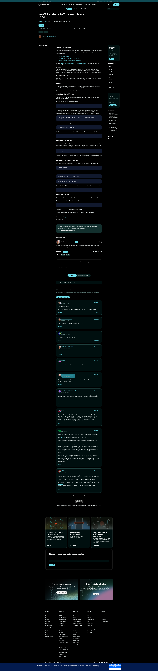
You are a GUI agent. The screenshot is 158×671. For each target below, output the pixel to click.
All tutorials (111, 87)
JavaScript (111, 74)
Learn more (73, 545)
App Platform (61, 632)
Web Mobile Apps (90, 627)
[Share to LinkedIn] (79, 28)
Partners (47, 623)
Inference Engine (62, 619)
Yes (94, 267)
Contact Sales (116, 1)
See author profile (97, 241)
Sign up (115, 4)
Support (102, 613)
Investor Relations (49, 636)
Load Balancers (62, 634)
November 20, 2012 (65, 334)
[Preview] (98, 282)
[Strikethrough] (61, 282)
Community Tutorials (77, 613)
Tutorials (69, 8)
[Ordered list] (72, 282)
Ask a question (84, 262)
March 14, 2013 (64, 472)
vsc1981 (62, 470)
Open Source (76, 629)
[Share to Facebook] (77, 28)
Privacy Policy (48, 632)
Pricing (74, 634)
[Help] (100, 282)
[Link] (63, 282)
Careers (104, 1)
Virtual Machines (90, 630)
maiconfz (63, 302)
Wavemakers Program (77, 625)
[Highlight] (65, 282)
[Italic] (59, 282)
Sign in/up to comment (63, 297)
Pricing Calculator (76, 636)
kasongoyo (63, 332)
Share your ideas (104, 621)
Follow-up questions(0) (83, 275)
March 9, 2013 (64, 431)
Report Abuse (103, 617)
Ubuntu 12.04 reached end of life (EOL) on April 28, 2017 (74, 63)
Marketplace (75, 632)
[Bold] (57, 282)
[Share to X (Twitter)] (74, 28)
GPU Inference (90, 615)
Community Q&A (76, 615)
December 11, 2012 (65, 362)
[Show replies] (99, 312)
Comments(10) (72, 275)
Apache (45, 21)
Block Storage (62, 640)
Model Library (62, 625)
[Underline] (60, 282)
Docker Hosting (90, 623)
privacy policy (67, 665)
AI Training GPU (90, 613)
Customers (47, 621)
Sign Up (49, 545)
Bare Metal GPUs (62, 617)
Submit (52, 564)
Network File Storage (63, 642)
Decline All (115, 666)
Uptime (60, 645)
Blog (98, 1)
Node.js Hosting (90, 625)
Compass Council (76, 627)
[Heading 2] (68, 282)
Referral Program (48, 625)
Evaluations (61, 623)
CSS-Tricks (75, 617)
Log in (109, 4)
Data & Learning (62, 621)
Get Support (109, 1)
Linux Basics (111, 71)
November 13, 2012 (65, 303)
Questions (76, 8)
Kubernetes (111, 84)
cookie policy (95, 666)
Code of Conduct (76, 642)
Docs (101, 1)
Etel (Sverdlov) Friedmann (50, 36)
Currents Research (77, 621)
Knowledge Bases (63, 613)
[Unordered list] (70, 282)
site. (69, 98)
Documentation (76, 638)
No (98, 267)
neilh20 (62, 430)
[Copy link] (84, 28)
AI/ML (110, 66)
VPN (88, 621)
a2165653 (63, 360)
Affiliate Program (48, 627)
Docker (110, 82)
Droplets (61, 627)
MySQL (110, 79)
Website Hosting (90, 619)
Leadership (47, 615)
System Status (103, 619)
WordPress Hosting (91, 629)
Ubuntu (110, 69)
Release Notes (76, 640)
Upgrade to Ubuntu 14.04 (65, 56)
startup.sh (62, 437)
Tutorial (41, 25)
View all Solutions (90, 632)
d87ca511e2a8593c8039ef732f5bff (68, 390)
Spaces (60, 638)
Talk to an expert (112, 90)
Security (47, 634)
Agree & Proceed (115, 664)
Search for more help (94, 262)
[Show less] (99, 302)
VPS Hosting (89, 617)
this (65, 216)
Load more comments (79, 495)
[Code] (77, 282)
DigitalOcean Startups (77, 623)
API (60, 644)
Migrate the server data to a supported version (70, 60)
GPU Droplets (62, 615)
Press (46, 629)
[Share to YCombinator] (81, 28)
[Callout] (74, 282)
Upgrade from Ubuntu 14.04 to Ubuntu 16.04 (69, 58)
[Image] (64, 282)
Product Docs (84, 8)
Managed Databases (63, 636)
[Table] (75, 282)
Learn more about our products (66, 230)
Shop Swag (75, 644)
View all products (62, 592)
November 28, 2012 (65, 348)
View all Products (62, 656)
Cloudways (61, 654)
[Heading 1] (66, 282)
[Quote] (73, 282)
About (46, 613)
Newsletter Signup (77, 630)
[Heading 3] (69, 282)
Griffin (62, 410)
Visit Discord (113, 105)
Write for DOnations (77, 619)
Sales (102, 615)
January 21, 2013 (65, 392)
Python (110, 77)
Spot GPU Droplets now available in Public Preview (49, 1)
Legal (46, 630)
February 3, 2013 (64, 411)
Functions (61, 630)
